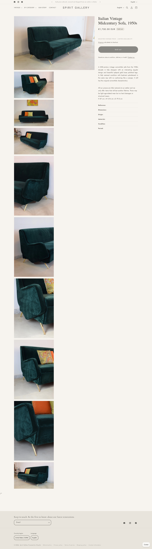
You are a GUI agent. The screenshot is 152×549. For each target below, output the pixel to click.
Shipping (100, 42)
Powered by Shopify (34, 545)
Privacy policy (58, 545)
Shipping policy (82, 545)
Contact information (95, 545)
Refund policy (47, 545)
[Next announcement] (100, 2)
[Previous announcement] (52, 2)
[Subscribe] (48, 522)
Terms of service (70, 545)
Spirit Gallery (24, 545)
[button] (18, 7)
